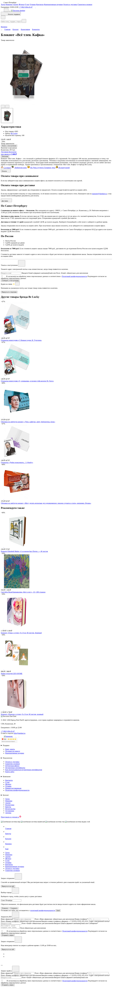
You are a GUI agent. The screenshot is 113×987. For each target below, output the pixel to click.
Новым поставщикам (13, 788)
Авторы (8, 813)
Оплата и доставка (70, 4)
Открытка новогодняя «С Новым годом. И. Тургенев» (21, 340)
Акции (15, 4)
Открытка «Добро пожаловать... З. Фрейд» (17, 462)
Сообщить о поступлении (10, 280)
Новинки (9, 4)
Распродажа (9, 805)
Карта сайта (9, 772)
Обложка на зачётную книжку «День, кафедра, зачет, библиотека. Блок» (28, 422)
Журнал (21, 4)
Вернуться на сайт (8, 949)
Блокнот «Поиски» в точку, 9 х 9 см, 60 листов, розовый (22, 714)
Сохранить (14, 908)
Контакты (40, 4)
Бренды (8, 807)
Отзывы (33, 4)
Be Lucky (14, 133)
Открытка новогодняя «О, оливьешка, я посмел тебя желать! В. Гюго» (27, 381)
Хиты (3, 4)
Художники (9, 811)
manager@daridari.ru (99, 194)
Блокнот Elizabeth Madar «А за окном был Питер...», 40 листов (24, 551)
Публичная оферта (12, 766)
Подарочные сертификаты (15, 768)
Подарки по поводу (12, 751)
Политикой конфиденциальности (74, 276)
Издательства (10, 809)
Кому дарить (10, 749)
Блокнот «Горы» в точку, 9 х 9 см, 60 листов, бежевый (21, 633)
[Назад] (3, 17)
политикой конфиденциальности (42, 910)
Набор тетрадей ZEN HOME (11, 673)
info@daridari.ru (19, 733)
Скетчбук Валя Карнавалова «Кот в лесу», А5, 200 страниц (23, 592)
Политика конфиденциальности (17, 790)
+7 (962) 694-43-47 (26, 7)
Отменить (5, 908)
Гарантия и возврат (85, 4)
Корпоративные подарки (53, 4)
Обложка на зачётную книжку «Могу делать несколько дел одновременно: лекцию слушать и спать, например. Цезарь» (46, 503)
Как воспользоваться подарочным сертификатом (23, 770)
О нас (27, 4)
